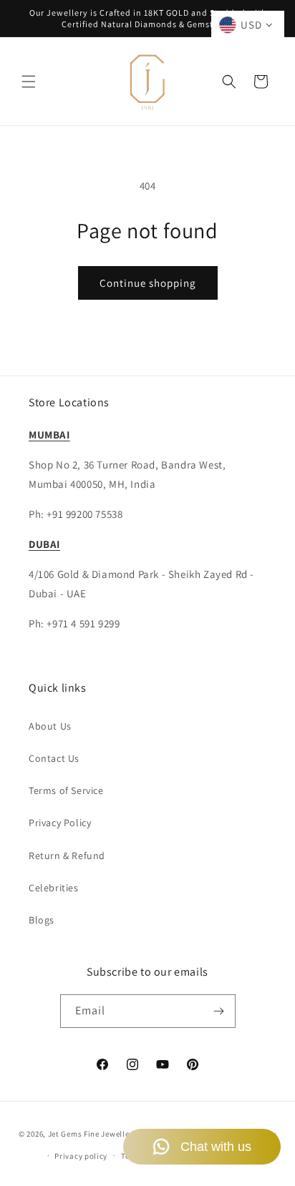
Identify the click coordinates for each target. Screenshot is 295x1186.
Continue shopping (148, 283)
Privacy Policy (60, 822)
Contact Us (54, 758)
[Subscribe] (219, 1011)
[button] (28, 81)
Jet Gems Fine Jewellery (92, 1134)
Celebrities (54, 887)
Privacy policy (80, 1156)
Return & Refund (67, 855)
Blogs (41, 919)
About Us (50, 726)
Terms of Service (66, 790)
